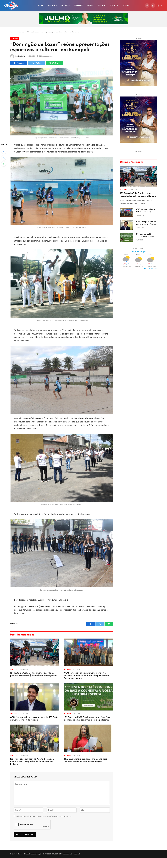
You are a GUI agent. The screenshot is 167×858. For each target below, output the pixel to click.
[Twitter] (3, 157)
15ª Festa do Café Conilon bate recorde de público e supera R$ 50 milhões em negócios (33, 674)
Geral (90, 5)
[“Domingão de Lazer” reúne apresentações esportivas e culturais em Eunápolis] (61, 101)
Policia (102, 5)
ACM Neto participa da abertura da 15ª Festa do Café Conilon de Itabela (34, 718)
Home (40, 5)
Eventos (65, 5)
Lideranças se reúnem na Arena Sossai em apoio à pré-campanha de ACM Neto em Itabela (32, 761)
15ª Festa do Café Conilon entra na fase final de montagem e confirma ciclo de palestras (87, 718)
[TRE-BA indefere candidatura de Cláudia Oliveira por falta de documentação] (88, 738)
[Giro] (11, 5)
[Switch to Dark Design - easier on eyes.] (158, 5)
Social (125, 5)
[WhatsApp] (3, 163)
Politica (114, 5)
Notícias (52, 5)
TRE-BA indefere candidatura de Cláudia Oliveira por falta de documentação (85, 760)
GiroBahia (21, 56)
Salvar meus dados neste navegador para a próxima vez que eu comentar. (44, 816)
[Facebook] (3, 151)
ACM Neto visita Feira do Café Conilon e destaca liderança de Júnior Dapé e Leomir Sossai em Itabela (86, 675)
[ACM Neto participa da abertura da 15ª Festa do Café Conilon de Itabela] (34, 697)
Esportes (78, 5)
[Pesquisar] (162, 5)
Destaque (14, 38)
